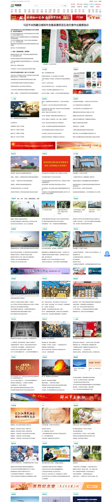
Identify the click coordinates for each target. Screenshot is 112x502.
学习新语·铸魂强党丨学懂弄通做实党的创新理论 (84, 377)
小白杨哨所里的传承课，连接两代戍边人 (82, 257)
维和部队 (75, 279)
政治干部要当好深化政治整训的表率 (19, 314)
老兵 (83, 12)
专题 (100, 12)
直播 (33, 12)
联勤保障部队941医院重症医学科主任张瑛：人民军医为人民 (55, 252)
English (95, 1)
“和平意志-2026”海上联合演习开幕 (18, 262)
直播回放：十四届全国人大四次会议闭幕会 (20, 436)
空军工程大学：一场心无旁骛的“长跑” (94, 210)
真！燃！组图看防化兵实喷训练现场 (50, 376)
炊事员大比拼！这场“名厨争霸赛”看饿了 (82, 425)
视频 (29, 12)
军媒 (97, 10)
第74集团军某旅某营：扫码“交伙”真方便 (82, 428)
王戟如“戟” (75, 463)
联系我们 (91, 1)
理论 (12, 12)
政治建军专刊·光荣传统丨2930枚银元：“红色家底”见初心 (24, 338)
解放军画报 (80, 4)
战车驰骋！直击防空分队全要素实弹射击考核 (21, 173)
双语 (97, 12)
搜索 (65, 5)
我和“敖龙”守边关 (77, 262)
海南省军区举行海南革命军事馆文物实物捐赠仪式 (22, 466)
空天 (76, 12)
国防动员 (13, 443)
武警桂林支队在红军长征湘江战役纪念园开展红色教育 (54, 385)
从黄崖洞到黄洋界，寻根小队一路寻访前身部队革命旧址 (24, 344)
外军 (79, 12)
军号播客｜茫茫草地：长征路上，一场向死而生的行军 (54, 344)
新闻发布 (44, 99)
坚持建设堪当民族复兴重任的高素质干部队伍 (21, 311)
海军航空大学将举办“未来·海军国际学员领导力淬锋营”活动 (86, 219)
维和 (68, 10)
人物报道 (75, 443)
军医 (93, 10)
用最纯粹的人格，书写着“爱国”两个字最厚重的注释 (84, 344)
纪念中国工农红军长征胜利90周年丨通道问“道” (21, 349)
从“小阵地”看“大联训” (47, 210)
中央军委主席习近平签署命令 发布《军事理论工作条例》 (55, 173)
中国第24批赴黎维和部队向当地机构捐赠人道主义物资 (85, 298)
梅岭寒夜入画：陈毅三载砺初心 (49, 342)
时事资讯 (75, 99)
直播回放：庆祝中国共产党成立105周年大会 (21, 428)
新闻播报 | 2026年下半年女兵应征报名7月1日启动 (53, 259)
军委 (25, 10)
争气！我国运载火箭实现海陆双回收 (19, 118)
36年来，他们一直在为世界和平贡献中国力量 (83, 307)
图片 (38, 12)
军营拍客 (44, 357)
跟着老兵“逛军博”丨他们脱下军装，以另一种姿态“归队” (85, 469)
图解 (42, 12)
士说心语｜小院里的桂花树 (48, 352)
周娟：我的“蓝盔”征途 (47, 257)
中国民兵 (92, 6)
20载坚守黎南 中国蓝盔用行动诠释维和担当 (83, 304)
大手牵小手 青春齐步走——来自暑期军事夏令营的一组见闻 (24, 463)
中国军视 (98, 6)
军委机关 (44, 154)
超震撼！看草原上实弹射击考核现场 (19, 219)
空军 (46, 10)
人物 (93, 12)
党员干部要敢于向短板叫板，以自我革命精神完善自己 (23, 309)
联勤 (54, 10)
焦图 (20, 10)
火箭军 (50, 10)
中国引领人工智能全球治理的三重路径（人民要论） (22, 302)
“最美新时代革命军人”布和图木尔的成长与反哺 (21, 254)
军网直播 (13, 405)
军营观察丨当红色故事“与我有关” (80, 438)
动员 (76, 10)
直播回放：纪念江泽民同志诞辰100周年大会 (21, 425)
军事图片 (13, 357)
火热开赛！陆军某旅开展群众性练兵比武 (51, 387)
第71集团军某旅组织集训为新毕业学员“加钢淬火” (53, 221)
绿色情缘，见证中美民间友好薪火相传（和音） (53, 309)
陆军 (38, 10)
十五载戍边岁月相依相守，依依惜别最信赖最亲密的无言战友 (87, 264)
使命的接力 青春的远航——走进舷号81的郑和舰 (22, 382)
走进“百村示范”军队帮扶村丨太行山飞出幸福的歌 (22, 224)
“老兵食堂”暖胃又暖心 (78, 431)
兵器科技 (13, 494)
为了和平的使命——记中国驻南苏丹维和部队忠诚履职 (85, 309)
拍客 (46, 12)
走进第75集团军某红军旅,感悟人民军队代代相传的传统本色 (55, 219)
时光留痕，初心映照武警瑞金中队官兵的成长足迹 (53, 390)
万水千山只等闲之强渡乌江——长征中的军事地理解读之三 (24, 380)
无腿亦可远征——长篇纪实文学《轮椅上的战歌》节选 (85, 476)
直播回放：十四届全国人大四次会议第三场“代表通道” (23, 438)
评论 (16, 12)
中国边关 (75, 229)
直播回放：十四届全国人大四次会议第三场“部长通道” (23, 433)
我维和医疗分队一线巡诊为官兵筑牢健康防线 (83, 311)
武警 (58, 10)
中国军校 (75, 199)
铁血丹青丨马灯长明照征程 (48, 338)
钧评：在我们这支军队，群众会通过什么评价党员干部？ (55, 302)
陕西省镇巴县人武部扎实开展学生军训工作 (20, 471)
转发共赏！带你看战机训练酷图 (49, 380)
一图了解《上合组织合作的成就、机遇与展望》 (84, 380)
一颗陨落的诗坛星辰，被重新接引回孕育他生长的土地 (85, 347)
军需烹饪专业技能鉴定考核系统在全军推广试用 (84, 436)
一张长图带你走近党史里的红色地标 (81, 382)
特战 (58, 12)
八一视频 (13, 99)
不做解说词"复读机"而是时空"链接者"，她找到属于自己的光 (55, 254)
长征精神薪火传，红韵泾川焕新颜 (18, 385)
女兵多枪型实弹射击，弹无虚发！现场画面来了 (53, 248)
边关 (72, 10)
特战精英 (13, 229)
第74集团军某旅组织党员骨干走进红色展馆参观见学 (23, 390)
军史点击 (13, 319)
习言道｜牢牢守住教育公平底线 (79, 369)
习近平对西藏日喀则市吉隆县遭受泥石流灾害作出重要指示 (56, 25)
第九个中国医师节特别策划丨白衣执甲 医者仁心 (84, 471)
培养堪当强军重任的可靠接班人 (18, 298)
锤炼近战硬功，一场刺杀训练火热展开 (50, 382)
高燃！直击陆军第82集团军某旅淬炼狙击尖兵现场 (22, 387)
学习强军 (44, 69)
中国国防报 (86, 4)
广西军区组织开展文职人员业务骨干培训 (51, 471)
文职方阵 (44, 443)
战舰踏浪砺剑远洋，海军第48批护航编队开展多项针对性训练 (25, 248)
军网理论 (13, 279)
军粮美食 (75, 405)
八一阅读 (75, 319)
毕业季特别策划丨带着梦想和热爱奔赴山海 (79, 210)
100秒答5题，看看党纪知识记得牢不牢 (51, 438)
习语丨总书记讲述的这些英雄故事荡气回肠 (83, 389)
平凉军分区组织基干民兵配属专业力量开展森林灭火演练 (24, 476)
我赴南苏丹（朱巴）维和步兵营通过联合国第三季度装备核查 (87, 302)
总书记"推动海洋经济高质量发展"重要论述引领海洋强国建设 (87, 384)
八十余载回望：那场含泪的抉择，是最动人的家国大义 (23, 342)
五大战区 (75, 154)
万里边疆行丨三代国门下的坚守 (80, 173)
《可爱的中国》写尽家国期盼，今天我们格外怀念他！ (23, 347)
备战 (33, 10)
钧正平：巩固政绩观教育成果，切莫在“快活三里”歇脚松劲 (55, 311)
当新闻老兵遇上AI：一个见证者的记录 (81, 349)
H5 (100, 10)
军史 (83, 10)
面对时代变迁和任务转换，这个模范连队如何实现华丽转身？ (25, 252)
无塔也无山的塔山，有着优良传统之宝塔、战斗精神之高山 (86, 352)
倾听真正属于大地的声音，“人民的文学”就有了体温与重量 (86, 342)
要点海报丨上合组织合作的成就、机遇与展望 (83, 387)
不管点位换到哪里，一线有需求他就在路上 (83, 474)
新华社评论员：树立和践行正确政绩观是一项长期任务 (54, 314)
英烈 (54, 12)
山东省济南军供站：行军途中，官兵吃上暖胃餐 (84, 433)
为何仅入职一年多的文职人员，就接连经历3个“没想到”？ (55, 474)
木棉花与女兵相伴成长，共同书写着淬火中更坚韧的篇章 (55, 262)
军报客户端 (79, 6)
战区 (29, 10)
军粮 (89, 12)
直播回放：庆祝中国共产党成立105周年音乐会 (21, 431)
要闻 (16, 10)
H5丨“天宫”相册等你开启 (47, 436)
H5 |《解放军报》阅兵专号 (48, 431)
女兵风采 (44, 229)
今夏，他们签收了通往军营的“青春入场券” (82, 223)
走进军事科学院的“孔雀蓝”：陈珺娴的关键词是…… (53, 463)
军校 (25, 12)
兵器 (72, 12)
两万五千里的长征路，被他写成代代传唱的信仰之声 (54, 349)
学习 (12, 10)
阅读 (68, 12)
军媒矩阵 (75, 69)
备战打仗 (13, 154)
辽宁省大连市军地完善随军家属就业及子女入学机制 (22, 469)
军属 (89, 10)
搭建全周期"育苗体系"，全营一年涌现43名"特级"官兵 (63, 211)
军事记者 (92, 4)
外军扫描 (75, 494)
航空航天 (44, 494)
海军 (42, 10)
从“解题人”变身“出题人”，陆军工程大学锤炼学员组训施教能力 (87, 221)
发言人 (50, 12)
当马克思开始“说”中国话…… (79, 338)
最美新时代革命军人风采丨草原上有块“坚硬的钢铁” (22, 257)
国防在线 (86, 6)
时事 (20, 12)
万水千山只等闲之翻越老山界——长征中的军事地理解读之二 (25, 352)
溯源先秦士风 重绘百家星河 (48, 347)
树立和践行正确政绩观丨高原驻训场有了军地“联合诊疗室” (24, 221)
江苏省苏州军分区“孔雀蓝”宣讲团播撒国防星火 (52, 469)
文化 (64, 12)
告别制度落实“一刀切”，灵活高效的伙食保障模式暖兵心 (54, 223)
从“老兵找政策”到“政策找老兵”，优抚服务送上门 (22, 474)
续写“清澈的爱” (76, 259)
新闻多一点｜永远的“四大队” (95, 369)
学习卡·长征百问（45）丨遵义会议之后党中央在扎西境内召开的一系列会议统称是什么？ (25, 377)
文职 (79, 10)
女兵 (64, 10)
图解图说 (75, 357)
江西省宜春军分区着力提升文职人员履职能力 (52, 466)
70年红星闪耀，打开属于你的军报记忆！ (51, 425)
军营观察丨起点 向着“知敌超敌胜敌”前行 (20, 259)
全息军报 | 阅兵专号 (46, 428)
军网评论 (44, 279)
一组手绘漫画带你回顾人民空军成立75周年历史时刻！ (54, 433)
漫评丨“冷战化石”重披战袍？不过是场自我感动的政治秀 (54, 298)
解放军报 (73, 4)
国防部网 (73, 6)
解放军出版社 (98, 4)
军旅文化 (44, 319)
